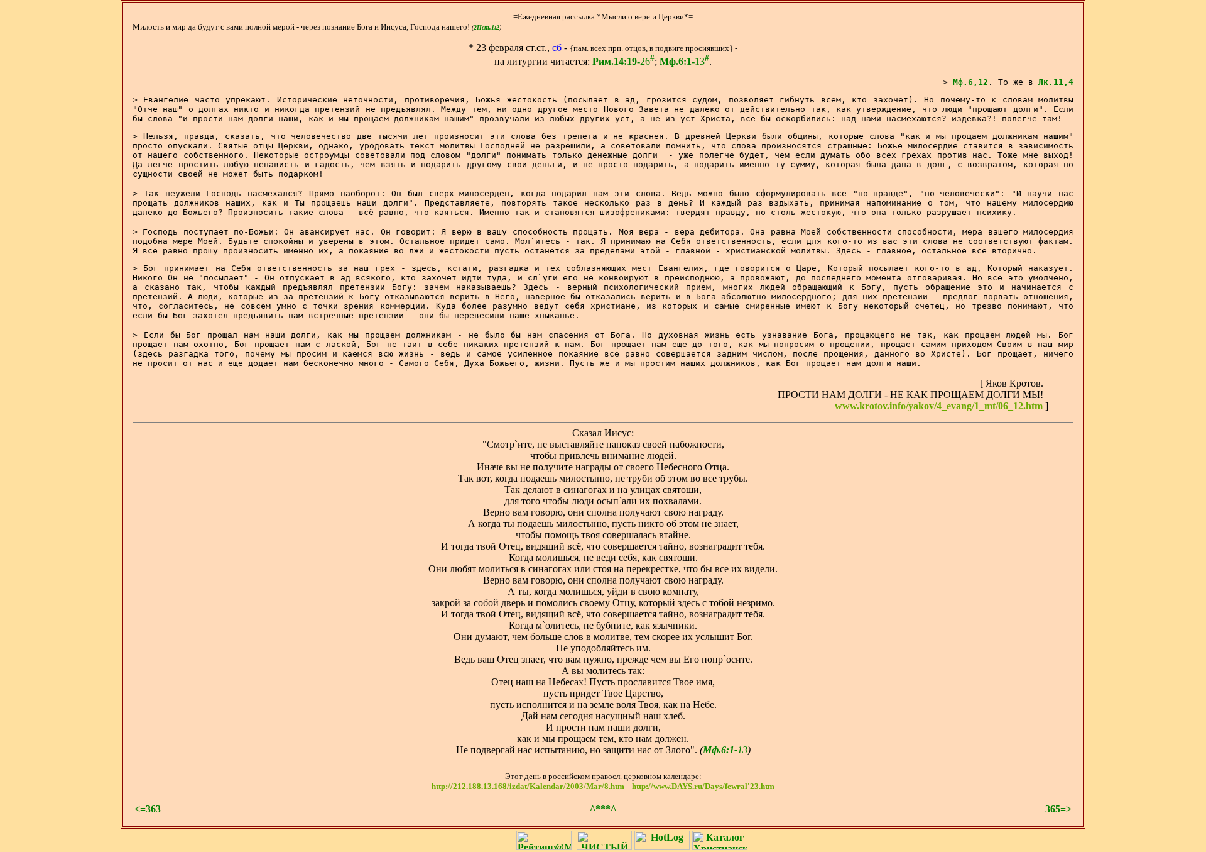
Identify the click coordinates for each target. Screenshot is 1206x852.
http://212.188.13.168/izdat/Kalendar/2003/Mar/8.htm (528, 786)
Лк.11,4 (1055, 82)
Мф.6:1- (677, 61)
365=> (1058, 809)
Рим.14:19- (616, 61)
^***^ (603, 809)
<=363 (147, 809)
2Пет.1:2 (486, 27)
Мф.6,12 (970, 82)
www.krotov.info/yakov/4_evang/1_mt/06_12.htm (939, 406)
